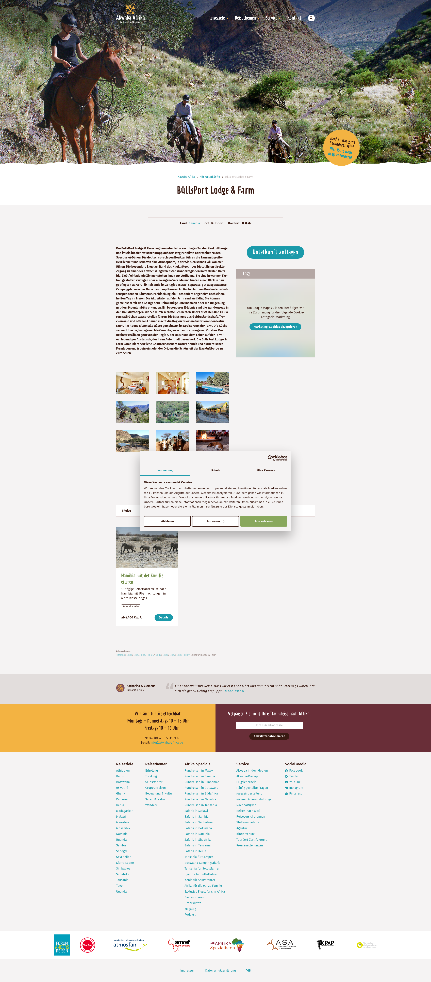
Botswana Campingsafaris (202, 863)
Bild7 (172, 655)
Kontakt (294, 18)
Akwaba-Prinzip (247, 776)
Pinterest (295, 793)
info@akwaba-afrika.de (167, 742)
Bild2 (136, 655)
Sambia (121, 845)
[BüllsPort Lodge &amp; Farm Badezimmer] (172, 383)
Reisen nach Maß (248, 811)
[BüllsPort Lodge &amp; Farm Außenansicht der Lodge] (212, 412)
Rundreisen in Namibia (200, 799)
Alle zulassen (264, 521)
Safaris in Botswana (198, 828)
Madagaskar (124, 811)
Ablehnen (167, 521)
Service (271, 18)
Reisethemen (245, 18)
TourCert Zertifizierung (251, 840)
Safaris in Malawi (196, 811)
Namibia (194, 223)
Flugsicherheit (246, 782)
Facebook (295, 770)
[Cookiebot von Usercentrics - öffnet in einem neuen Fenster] (272, 458)
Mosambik (123, 828)
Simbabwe (123, 868)
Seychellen (123, 857)
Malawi (121, 816)
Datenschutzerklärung (220, 970)
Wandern (151, 805)
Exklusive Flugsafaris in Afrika (205, 891)
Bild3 (143, 655)
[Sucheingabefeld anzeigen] (311, 18)
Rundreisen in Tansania (201, 805)
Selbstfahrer (153, 782)
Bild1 (129, 655)
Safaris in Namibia (197, 834)
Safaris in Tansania (198, 845)
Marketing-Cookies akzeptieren (275, 327)
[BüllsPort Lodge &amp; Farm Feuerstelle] (212, 441)
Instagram (295, 788)
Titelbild (120, 655)
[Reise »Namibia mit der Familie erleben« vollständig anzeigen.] (147, 547)
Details (164, 617)
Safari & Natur (155, 799)
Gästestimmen (194, 897)
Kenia (120, 805)
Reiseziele (216, 18)
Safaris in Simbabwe (199, 822)
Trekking (151, 776)
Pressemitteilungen (249, 845)
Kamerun (122, 799)
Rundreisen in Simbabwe (202, 782)
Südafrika (122, 874)
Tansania (131, 690)
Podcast (190, 914)
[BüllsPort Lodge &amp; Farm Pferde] (172, 441)
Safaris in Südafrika (198, 840)
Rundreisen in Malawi (199, 770)
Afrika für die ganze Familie (203, 886)
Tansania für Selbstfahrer (202, 868)
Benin (120, 776)
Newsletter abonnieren (269, 736)
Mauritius (122, 822)
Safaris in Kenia (195, 851)
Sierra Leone (125, 863)
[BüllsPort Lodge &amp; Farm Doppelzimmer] (132, 383)
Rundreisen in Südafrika (201, 793)
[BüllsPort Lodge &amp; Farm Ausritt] (132, 412)
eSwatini (122, 788)
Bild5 (158, 655)
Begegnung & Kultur (159, 793)
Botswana (123, 782)
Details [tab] (215, 470)
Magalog (190, 909)
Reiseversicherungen (250, 816)
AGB (248, 970)
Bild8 (179, 655)
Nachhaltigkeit (246, 805)
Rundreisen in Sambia (200, 776)
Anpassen (213, 521)
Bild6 (165, 655)
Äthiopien (123, 770)
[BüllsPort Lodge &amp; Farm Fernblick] (132, 441)
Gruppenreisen (155, 788)
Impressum (187, 970)
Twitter (293, 776)
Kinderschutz (245, 834)
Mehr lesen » (234, 691)
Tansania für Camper (199, 857)
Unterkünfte (193, 903)
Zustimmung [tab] (165, 470)
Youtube (294, 782)
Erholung (151, 770)
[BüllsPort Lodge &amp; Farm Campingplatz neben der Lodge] (172, 412)
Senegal (121, 851)
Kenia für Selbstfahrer (200, 880)
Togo (119, 886)
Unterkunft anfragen (275, 252)
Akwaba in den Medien (252, 770)
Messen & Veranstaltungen (254, 799)
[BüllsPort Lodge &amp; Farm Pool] (212, 383)
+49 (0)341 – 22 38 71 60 (164, 738)
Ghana (120, 793)
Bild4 (151, 655)
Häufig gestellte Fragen (252, 788)
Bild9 (187, 655)
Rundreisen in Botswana (201, 788)
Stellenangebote (247, 822)
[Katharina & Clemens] (120, 688)
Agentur (241, 828)
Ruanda (121, 840)
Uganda (121, 891)
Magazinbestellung (249, 793)
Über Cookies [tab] (266, 470)
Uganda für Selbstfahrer (201, 874)
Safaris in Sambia (197, 816)
